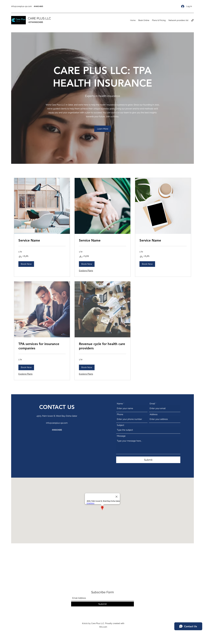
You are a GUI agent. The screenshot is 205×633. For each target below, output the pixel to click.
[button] (102, 129)
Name (120, 404)
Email (152, 404)
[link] (42, 240)
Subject (120, 425)
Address (153, 414)
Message (121, 436)
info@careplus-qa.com (21, 6)
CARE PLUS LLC (39, 18)
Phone (120, 414)
